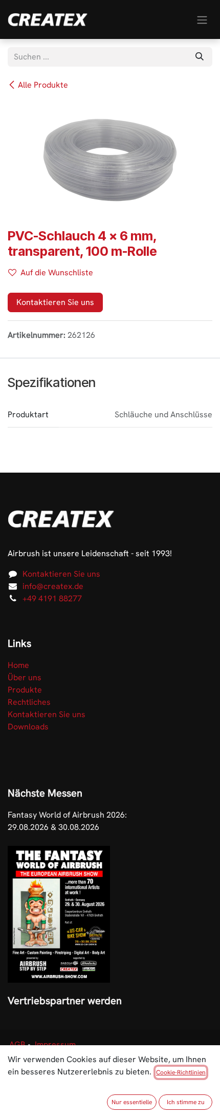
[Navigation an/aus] (202, 19)
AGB (17, 1044)
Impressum (55, 1044)
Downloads (28, 726)
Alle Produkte (43, 84)
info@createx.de (53, 586)
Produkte (25, 689)
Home (18, 665)
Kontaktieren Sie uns (55, 302)
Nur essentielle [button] (132, 1102)
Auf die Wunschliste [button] (56, 272)
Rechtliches (29, 702)
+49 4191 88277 (52, 598)
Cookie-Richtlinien (181, 1072)
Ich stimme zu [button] (186, 1102)
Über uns (24, 677)
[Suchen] (199, 57)
